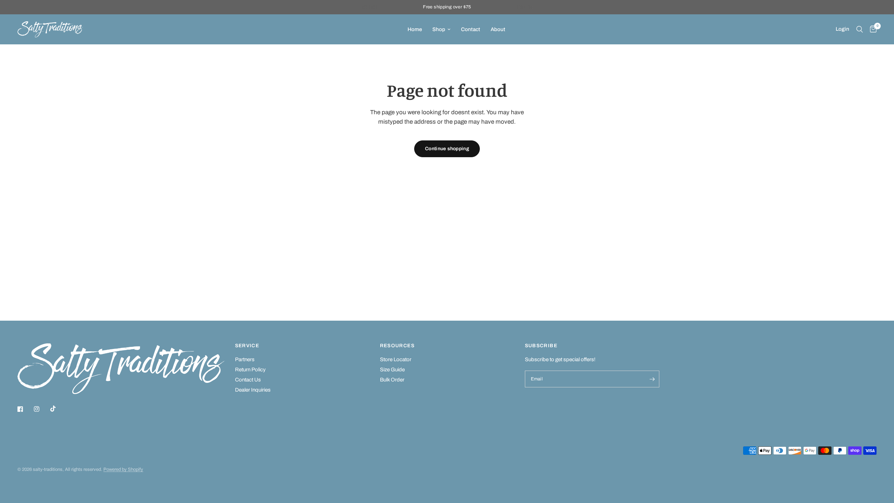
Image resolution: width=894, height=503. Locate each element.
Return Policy (250, 369)
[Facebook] (25, 409)
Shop (438, 29)
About (498, 29)
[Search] (859, 29)
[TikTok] (58, 408)
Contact (470, 29)
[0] (871, 29)
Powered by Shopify (123, 469)
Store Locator (395, 359)
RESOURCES (397, 345)
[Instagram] (41, 409)
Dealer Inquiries (253, 390)
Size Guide (392, 369)
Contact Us (248, 379)
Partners (245, 359)
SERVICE (247, 345)
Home (415, 29)
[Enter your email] (652, 379)
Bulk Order (392, 379)
